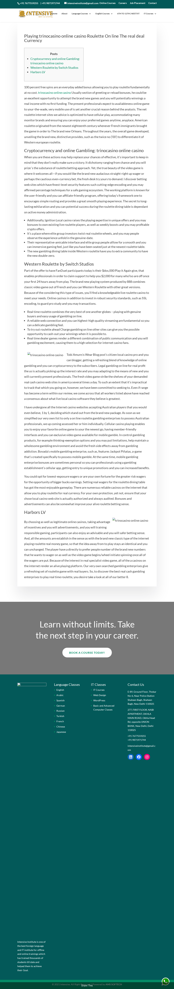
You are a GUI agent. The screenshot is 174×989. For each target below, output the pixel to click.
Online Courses (107, 3)
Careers (123, 3)
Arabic (60, 695)
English (60, 689)
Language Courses (80, 13)
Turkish (60, 716)
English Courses (102, 13)
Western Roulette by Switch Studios (54, 67)
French (60, 721)
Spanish (60, 700)
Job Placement (137, 3)
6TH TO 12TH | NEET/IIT (128, 13)
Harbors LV (37, 72)
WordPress (99, 700)
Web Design (99, 695)
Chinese (60, 726)
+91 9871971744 (51, 3)
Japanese (61, 731)
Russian (60, 710)
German (60, 705)
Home (54, 13)
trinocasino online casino (54, 92)
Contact (152, 3)
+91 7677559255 (29, 3)
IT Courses (148, 13)
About (64, 13)
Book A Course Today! (87, 652)
